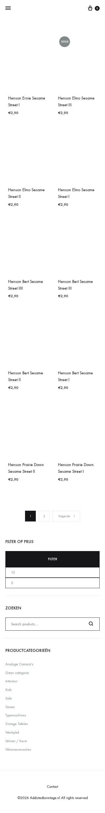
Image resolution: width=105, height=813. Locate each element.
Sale (8, 698)
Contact (52, 786)
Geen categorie (17, 672)
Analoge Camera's (19, 664)
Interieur (11, 681)
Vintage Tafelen (16, 724)
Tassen (10, 707)
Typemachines (15, 715)
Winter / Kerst (16, 741)
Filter (52, 559)
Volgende (64, 516)
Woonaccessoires (18, 749)
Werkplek (12, 732)
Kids (8, 689)
